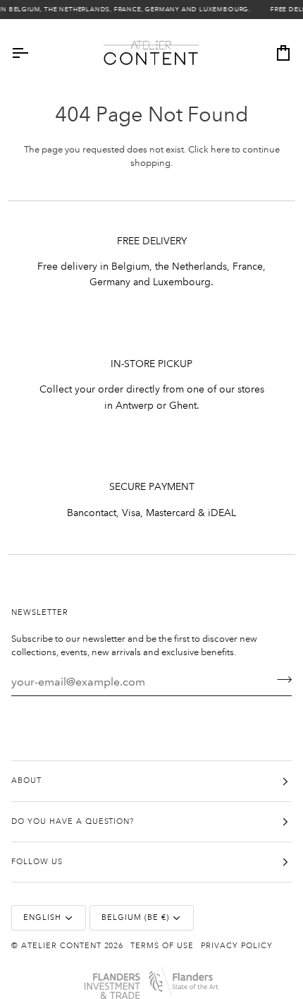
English (42, 918)
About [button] (26, 781)
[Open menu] (32, 53)
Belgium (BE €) (135, 918)
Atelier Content (61, 946)
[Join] (280, 680)
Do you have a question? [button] (72, 822)
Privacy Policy (237, 946)
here (220, 149)
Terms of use (162, 946)
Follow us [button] (37, 862)
